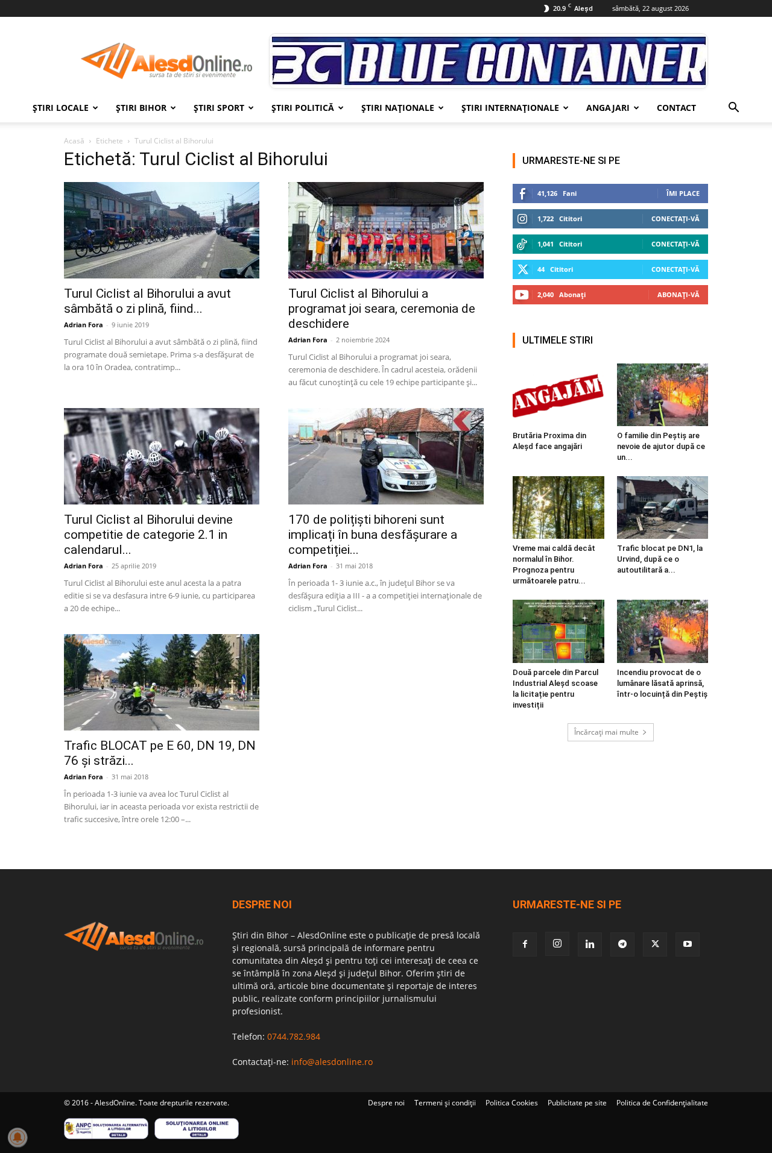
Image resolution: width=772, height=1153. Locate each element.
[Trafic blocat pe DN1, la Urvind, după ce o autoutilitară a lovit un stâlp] (663, 507)
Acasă (74, 141)
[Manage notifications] (17, 1137)
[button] (733, 109)
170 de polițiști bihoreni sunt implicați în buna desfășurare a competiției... (372, 534)
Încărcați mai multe (606, 732)
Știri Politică (302, 107)
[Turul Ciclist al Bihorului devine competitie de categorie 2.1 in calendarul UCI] (161, 456)
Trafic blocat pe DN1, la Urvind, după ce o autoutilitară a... (660, 559)
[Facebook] (525, 944)
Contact (676, 107)
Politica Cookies (512, 1103)
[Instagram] (557, 944)
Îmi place (683, 193)
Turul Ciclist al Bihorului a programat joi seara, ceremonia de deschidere (381, 308)
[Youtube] (688, 944)
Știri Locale (61, 107)
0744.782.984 (293, 1036)
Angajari (608, 107)
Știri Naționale (397, 107)
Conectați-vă (675, 218)
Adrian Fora (83, 324)
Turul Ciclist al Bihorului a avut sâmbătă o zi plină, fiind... (147, 301)
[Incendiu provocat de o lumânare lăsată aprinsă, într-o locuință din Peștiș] (663, 631)
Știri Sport (219, 107)
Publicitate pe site (577, 1103)
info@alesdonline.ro (332, 1061)
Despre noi (386, 1103)
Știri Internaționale (510, 107)
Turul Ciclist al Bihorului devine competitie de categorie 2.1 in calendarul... (148, 534)
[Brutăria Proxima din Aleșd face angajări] (558, 394)
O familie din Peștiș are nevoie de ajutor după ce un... (661, 446)
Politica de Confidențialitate (662, 1103)
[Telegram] (622, 944)
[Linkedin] (590, 944)
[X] (655, 944)
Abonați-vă (678, 294)
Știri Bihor (141, 107)
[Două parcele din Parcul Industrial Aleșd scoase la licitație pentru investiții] (558, 631)
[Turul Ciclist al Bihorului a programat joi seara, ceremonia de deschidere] (386, 230)
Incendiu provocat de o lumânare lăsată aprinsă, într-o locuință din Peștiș (662, 683)
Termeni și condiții (445, 1103)
